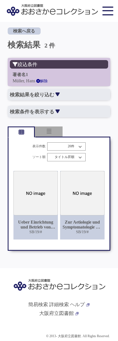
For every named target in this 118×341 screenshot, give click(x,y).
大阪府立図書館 (56, 313)
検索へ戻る (24, 31)
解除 (44, 81)
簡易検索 (38, 304)
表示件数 (39, 146)
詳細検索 (59, 304)
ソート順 (39, 157)
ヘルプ (77, 304)
